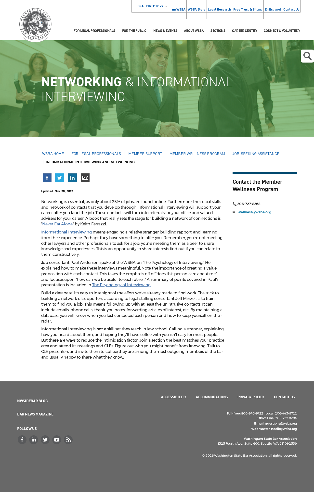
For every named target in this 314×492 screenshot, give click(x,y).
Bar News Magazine (35, 414)
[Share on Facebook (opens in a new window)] (47, 180)
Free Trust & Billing (247, 9)
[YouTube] (57, 439)
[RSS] (68, 439)
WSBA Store (197, 9)
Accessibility (173, 397)
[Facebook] (22, 439)
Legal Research (219, 9)
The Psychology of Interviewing (121, 285)
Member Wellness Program (197, 153)
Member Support (145, 153)
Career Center (244, 30)
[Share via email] (85, 180)
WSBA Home (53, 153)
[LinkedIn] (34, 439)
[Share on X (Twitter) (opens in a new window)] (59, 180)
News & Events (165, 30)
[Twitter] (45, 439)
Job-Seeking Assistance (255, 153)
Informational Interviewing (66, 232)
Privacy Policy (250, 397)
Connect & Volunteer (282, 30)
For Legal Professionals (94, 30)
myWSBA (178, 9)
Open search (307, 56)
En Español (273, 9)
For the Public (134, 30)
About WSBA (194, 30)
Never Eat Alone (57, 224)
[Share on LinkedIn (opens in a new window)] (72, 180)
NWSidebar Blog (32, 401)
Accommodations (212, 397)
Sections (217, 30)
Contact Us (291, 9)
